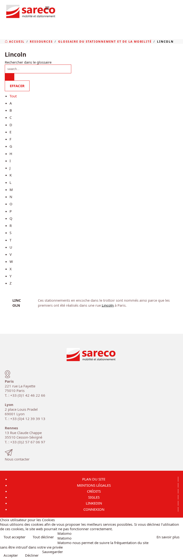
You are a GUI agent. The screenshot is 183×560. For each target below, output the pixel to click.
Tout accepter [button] (14, 537)
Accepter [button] (11, 555)
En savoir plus (168, 537)
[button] (178, 555)
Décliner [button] (32, 555)
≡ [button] (47, 7)
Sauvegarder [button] (52, 552)
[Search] (9, 76)
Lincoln (16, 302)
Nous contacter (17, 459)
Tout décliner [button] (43, 537)
